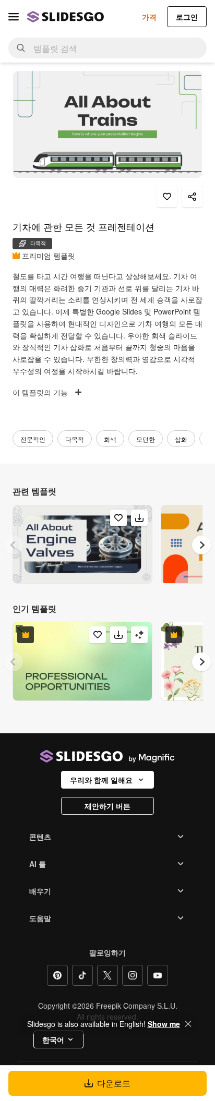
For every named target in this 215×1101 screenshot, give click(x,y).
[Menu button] (13, 16)
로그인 (187, 16)
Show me (164, 1024)
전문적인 (32, 438)
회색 (110, 438)
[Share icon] (192, 196)
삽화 (181, 438)
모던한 (145, 438)
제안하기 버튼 (107, 806)
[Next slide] (201, 545)
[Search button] (20, 48)
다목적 (74, 438)
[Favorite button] (167, 196)
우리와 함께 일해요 (101, 780)
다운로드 (113, 1083)
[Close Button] (188, 1023)
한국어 (53, 1039)
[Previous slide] (13, 545)
